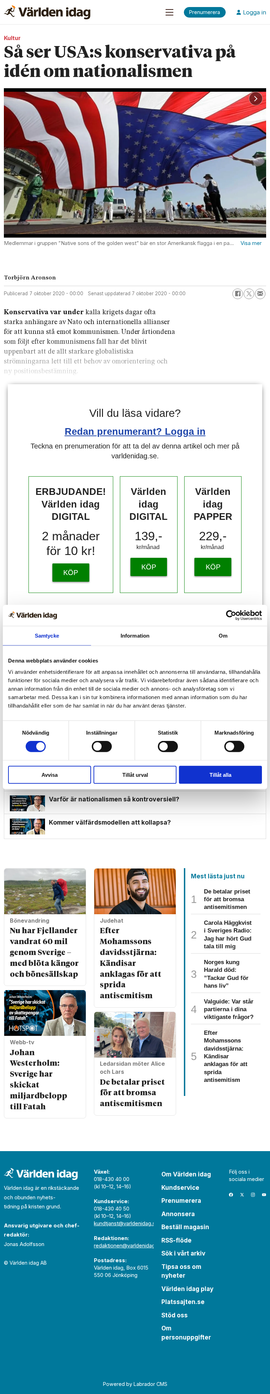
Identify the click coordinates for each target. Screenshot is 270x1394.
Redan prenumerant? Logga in (135, 431)
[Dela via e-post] (260, 294)
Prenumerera (181, 1200)
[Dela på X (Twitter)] (249, 294)
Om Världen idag (186, 1174)
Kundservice (180, 1187)
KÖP (70, 572)
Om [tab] (223, 636)
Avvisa (49, 774)
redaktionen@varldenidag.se (128, 1245)
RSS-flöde (176, 1240)
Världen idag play (187, 1288)
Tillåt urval (135, 774)
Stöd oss (174, 1315)
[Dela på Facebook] (237, 294)
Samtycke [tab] (47, 636)
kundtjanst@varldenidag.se (126, 1223)
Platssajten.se (183, 1301)
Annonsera (178, 1214)
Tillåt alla (220, 774)
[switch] (102, 746)
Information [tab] (135, 636)
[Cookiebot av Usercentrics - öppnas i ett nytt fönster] (231, 615)
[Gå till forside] (47, 12)
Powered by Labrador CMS (135, 1384)
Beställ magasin (185, 1227)
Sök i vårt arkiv (183, 1253)
